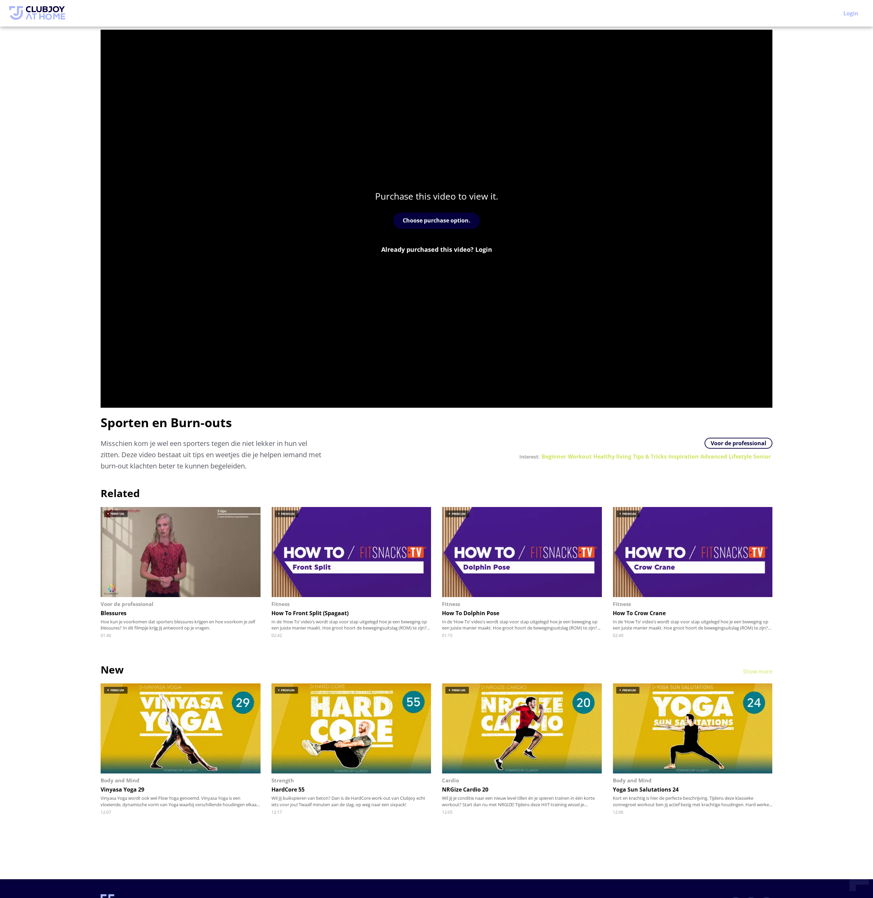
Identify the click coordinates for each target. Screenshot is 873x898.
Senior (762, 456)
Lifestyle (740, 456)
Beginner (554, 456)
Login (850, 13)
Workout (580, 456)
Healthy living (612, 456)
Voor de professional (738, 443)
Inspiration (683, 456)
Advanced (713, 456)
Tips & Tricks (650, 456)
